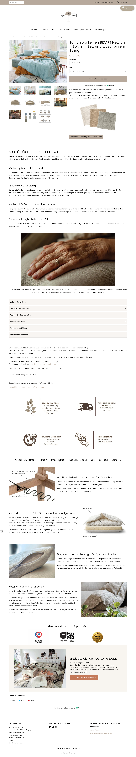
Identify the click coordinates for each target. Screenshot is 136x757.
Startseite (33, 30)
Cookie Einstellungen (16, 743)
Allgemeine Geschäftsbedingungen (21, 730)
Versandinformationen (19, 335)
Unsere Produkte (47, 30)
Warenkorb (123, 2)
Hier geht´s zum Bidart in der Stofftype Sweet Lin (28, 387)
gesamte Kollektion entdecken (84, 677)
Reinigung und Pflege (18, 328)
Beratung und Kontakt (82, 30)
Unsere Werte (64, 30)
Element (72, 59)
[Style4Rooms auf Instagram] (56, 728)
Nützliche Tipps (100, 30)
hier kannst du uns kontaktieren (43, 364)
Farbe (71, 68)
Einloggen (97, 2)
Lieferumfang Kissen (18, 302)
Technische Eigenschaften (20, 315)
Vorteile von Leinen (17, 322)
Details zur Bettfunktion (19, 308)
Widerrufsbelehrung (15, 735)
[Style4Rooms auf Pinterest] (53, 728)
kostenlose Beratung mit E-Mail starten (86, 137)
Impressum (12, 740)
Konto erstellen (110, 2)
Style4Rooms (75, 748)
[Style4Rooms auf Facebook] (50, 728)
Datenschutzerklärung (16, 732)
